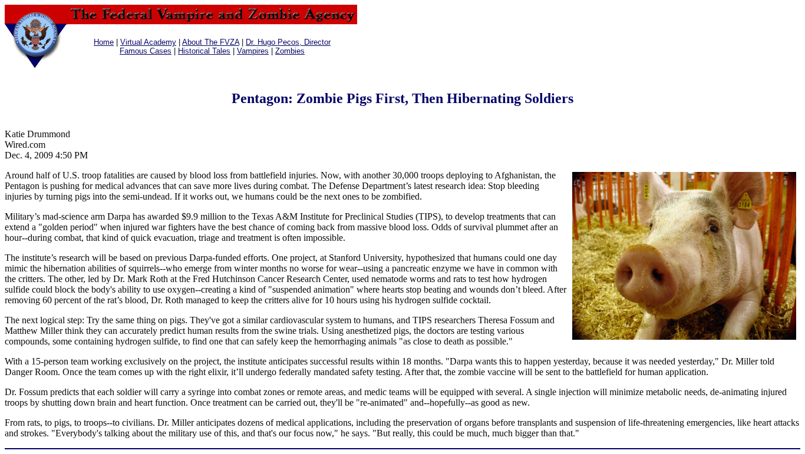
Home (104, 42)
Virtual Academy (148, 42)
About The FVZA (210, 42)
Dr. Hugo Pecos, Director (288, 42)
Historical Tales (204, 51)
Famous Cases (145, 51)
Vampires (253, 51)
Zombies (290, 51)
